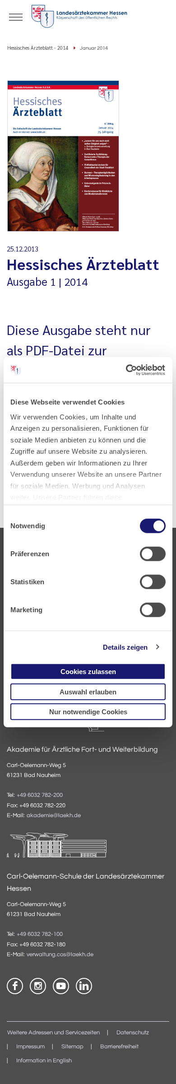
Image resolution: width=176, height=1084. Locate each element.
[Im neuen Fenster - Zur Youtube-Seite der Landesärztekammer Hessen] (61, 986)
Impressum (30, 1047)
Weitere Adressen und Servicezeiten (53, 1033)
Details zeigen (125, 647)
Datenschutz (132, 1033)
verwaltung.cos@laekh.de (60, 955)
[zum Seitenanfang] (158, 1066)
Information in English (44, 1061)
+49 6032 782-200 (40, 795)
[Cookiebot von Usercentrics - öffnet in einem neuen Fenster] (127, 369)
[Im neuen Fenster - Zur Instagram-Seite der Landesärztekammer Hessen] (38, 986)
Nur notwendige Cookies (88, 712)
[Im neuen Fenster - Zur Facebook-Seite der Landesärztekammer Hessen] (15, 986)
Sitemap (72, 1047)
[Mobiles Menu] (16, 16)
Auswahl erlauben (88, 691)
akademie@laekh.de (54, 816)
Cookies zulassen (88, 671)
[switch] (153, 554)
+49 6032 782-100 (40, 934)
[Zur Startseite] (79, 18)
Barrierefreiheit (119, 1047)
